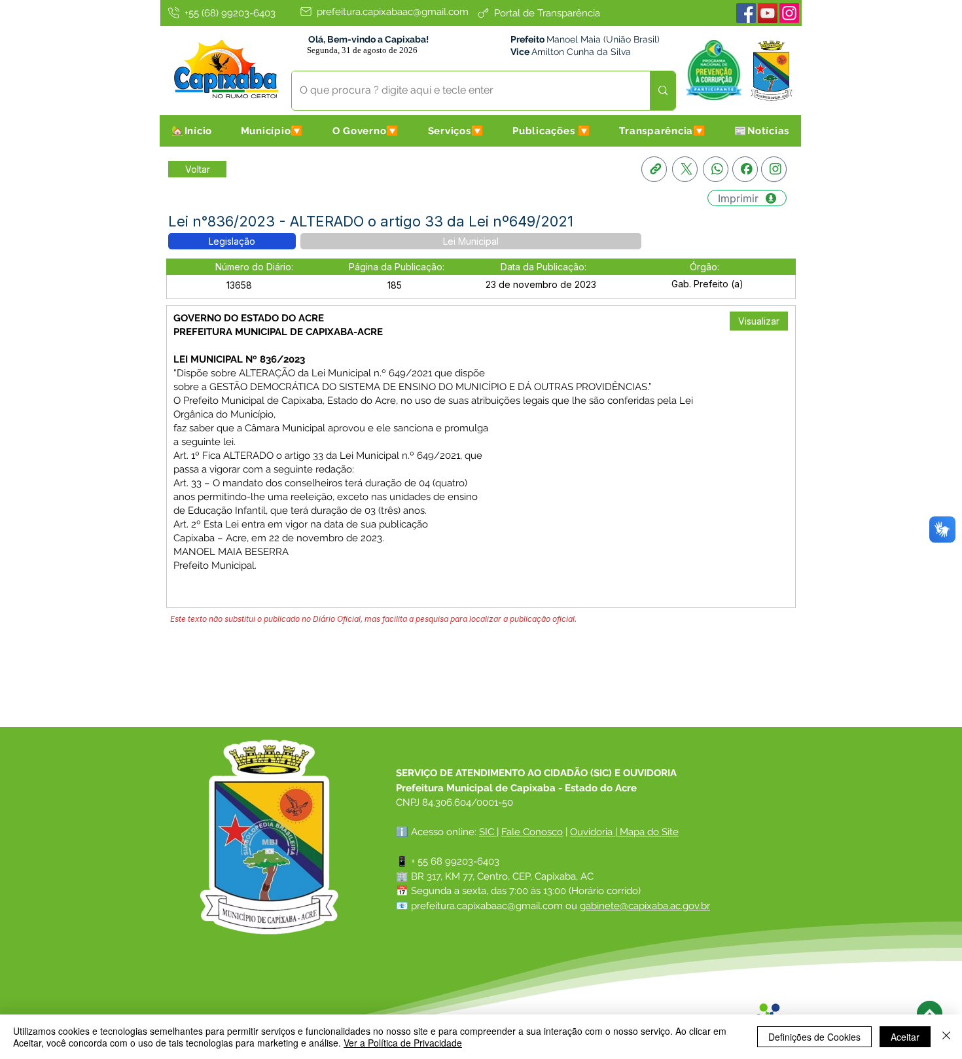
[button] (272, 131)
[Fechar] (946, 1037)
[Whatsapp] (715, 169)
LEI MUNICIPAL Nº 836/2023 (239, 359)
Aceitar (905, 1036)
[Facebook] (746, 13)
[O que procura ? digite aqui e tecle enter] (662, 90)
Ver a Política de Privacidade (403, 1042)
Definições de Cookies (814, 1036)
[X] (685, 169)
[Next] (929, 1013)
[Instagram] (789, 13)
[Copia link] (654, 169)
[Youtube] (767, 13)
